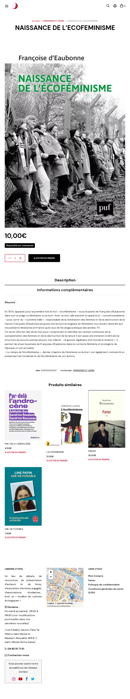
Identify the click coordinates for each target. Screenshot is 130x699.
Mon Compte (95, 575)
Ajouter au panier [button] (15, 452)
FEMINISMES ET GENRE (53, 21)
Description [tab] (65, 280)
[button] (72, 596)
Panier (91, 580)
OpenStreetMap (65, 603)
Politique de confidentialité (104, 584)
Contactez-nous (18, 655)
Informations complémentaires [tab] (65, 290)
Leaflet (50, 603)
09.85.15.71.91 (15, 648)
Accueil (35, 21)
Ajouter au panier (44, 258)
